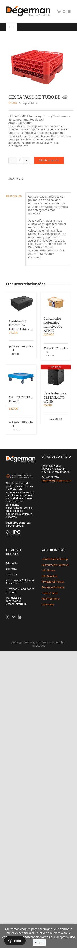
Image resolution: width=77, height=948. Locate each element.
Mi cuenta (12, 563)
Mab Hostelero (50, 598)
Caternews (48, 604)
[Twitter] (7, 617)
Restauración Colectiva (55, 565)
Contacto (11, 569)
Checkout (11, 574)
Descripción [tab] (14, 196)
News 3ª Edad (50, 593)
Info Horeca (48, 570)
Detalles (28, 346)
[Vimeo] (13, 617)
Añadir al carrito (49, 160)
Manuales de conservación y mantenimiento (16, 600)
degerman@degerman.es (56, 480)
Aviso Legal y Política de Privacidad (20, 581)
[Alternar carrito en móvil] (59, 11)
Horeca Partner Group (55, 559)
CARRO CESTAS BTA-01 (20, 399)
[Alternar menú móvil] (69, 11)
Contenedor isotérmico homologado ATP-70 (53, 324)
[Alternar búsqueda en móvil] (64, 11)
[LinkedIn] (19, 617)
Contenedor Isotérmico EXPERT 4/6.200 (21, 325)
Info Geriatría (49, 576)
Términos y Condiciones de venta (20, 590)
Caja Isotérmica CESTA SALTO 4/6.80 (55, 397)
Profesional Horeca (53, 581)
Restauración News (53, 587)
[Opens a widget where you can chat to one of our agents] (15, 941)
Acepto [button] (39, 942)
